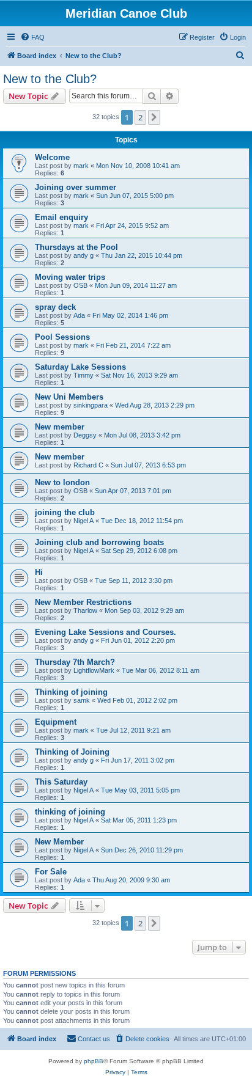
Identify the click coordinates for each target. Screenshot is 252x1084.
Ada (79, 315)
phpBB (93, 1061)
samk (81, 700)
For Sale (51, 871)
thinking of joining (70, 811)
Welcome (52, 157)
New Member (59, 841)
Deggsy (85, 435)
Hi (39, 572)
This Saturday (61, 781)
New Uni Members (69, 396)
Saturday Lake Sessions (80, 367)
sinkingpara (90, 405)
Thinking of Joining (72, 751)
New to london (62, 482)
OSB (80, 285)
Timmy (83, 375)
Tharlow (85, 610)
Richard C (88, 465)
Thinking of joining (71, 692)
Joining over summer (75, 187)
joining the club (65, 512)
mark (81, 165)
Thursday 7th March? (75, 662)
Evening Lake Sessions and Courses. (105, 632)
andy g (83, 255)
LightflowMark (93, 670)
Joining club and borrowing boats (99, 542)
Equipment (55, 722)
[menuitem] (32, 37)
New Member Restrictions (83, 602)
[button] (154, 117)
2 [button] (140, 117)
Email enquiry (61, 217)
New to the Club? (50, 79)
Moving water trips (70, 277)
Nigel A (83, 520)
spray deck (55, 307)
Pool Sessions (62, 337)
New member (59, 426)
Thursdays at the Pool (76, 247)
